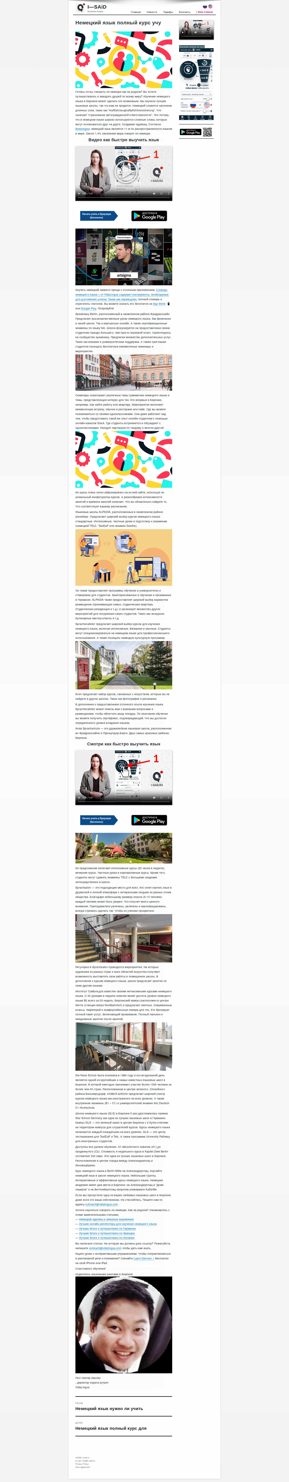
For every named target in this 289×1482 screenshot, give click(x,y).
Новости (152, 12)
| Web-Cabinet (204, 12)
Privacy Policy (82, 1463)
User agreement (82, 1467)
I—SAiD (97, 7)
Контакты (184, 12)
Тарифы (168, 12)
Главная (136, 12)
